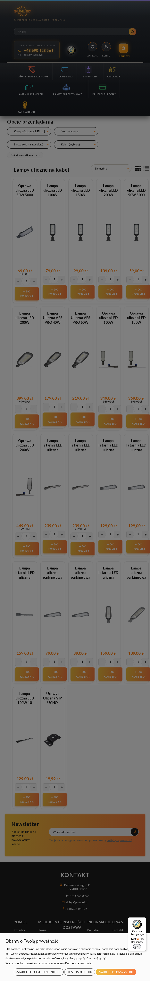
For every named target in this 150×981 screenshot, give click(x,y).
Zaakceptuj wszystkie (116, 972)
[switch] (137, 946)
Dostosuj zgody (80, 972)
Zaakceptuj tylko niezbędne (38, 972)
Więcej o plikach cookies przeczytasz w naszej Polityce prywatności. (49, 963)
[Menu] (143, 919)
